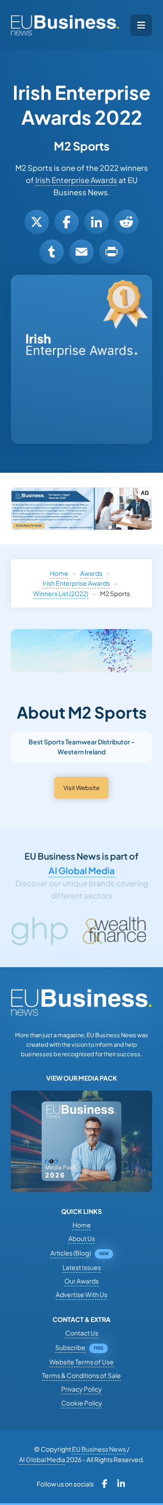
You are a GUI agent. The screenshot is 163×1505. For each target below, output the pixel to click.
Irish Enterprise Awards (76, 180)
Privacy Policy (81, 1389)
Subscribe (70, 1347)
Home (59, 573)
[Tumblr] (51, 252)
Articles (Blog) (70, 1253)
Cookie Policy (81, 1403)
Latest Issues (81, 1267)
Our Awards (81, 1281)
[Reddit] (126, 222)
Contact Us (81, 1333)
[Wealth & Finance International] (89, 931)
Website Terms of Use (81, 1362)
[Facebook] (66, 222)
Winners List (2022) (60, 593)
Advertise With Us (81, 1294)
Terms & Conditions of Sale (81, 1375)
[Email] (81, 252)
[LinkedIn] (96, 222)
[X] (36, 222)
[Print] (111, 252)
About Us (81, 1238)
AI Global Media (81, 870)
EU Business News (99, 1449)
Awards (91, 573)
